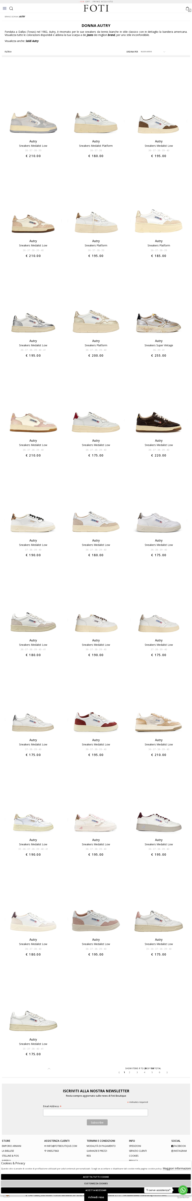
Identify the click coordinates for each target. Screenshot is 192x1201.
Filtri (7, 52)
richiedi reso (96, 1197)
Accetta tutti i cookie (96, 1176)
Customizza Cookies (96, 1183)
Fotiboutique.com (96, 8)
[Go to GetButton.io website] (183, 1197)
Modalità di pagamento (101, 1146)
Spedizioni (135, 1146)
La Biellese (8, 1150)
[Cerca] (11, 8)
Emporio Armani (11, 1146)
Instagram (180, 1150)
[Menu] (4, 8)
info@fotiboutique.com (61, 1146)
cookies (133, 1155)
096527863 (52, 1150)
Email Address (52, 1106)
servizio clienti (138, 1150)
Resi (89, 1155)
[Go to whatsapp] (183, 1190)
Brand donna (11, 16)
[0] (187, 8)
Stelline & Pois (10, 1155)
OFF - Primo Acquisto (96, 1)
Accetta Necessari (96, 1190)
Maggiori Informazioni (177, 1168)
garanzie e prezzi (97, 1150)
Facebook (179, 1146)
